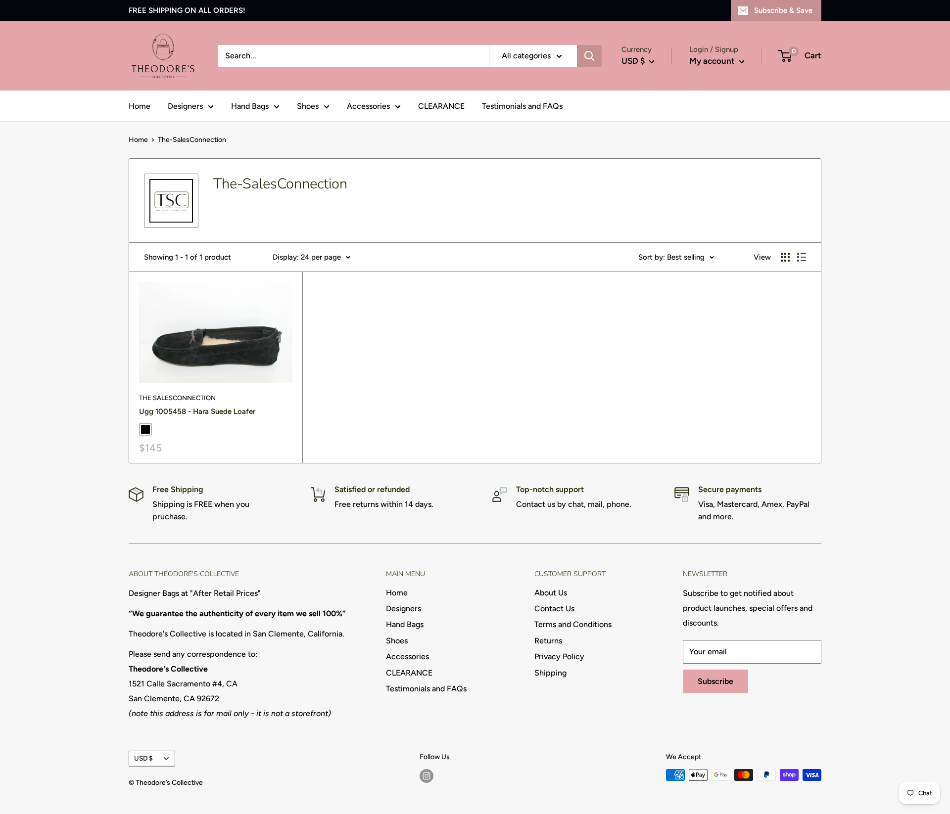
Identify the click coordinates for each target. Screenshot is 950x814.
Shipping (550, 673)
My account (713, 61)
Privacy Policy (559, 656)
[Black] (145, 429)
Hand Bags (250, 106)
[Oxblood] (160, 429)
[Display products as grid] (785, 257)
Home (139, 106)
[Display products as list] (801, 257)
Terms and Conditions (573, 624)
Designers (185, 106)
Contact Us (554, 608)
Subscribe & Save (783, 10)
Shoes (308, 106)
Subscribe (715, 681)
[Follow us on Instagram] (426, 776)
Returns (548, 640)
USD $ (143, 758)
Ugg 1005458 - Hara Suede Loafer (197, 411)
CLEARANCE (441, 106)
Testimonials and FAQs (522, 106)
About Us (550, 592)
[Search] (589, 56)
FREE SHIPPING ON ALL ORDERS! (187, 10)
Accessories (368, 106)
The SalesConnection (177, 398)
